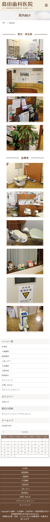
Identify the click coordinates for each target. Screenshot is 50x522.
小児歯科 (5, 366)
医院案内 (5, 356)
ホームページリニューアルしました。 (17, 414)
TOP (3, 23)
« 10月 (4, 432)
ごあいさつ (6, 361)
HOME (4, 347)
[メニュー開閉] (46, 5)
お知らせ (5, 402)
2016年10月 (7, 426)
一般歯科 (5, 351)
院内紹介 (5, 375)
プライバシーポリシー (11, 390)
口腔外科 (5, 371)
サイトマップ (7, 380)
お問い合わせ (7, 385)
